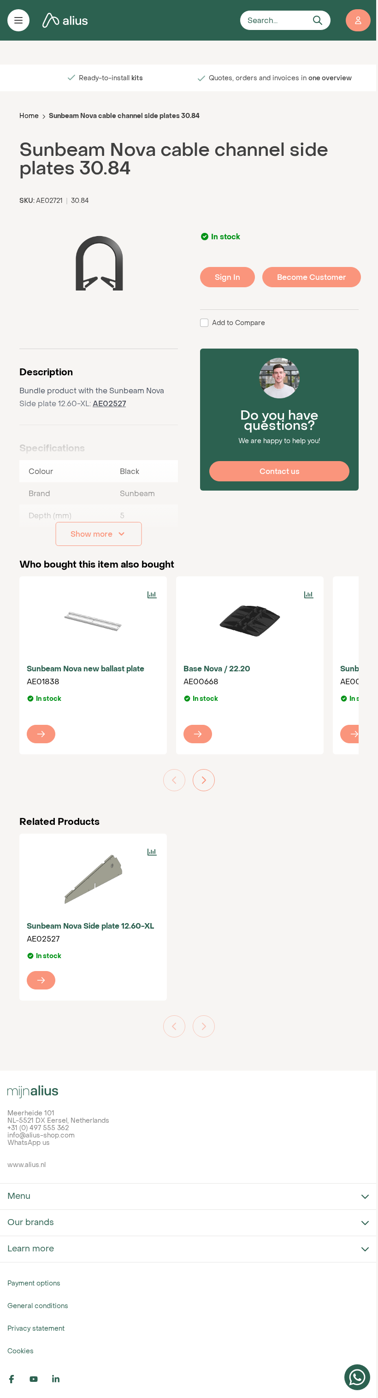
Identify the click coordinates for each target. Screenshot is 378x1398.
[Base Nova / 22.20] (249, 620)
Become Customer (311, 277)
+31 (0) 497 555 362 (38, 1127)
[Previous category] (174, 780)
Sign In (227, 277)
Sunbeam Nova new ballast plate (85, 668)
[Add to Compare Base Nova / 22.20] (308, 594)
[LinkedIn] (61, 1379)
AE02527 (109, 403)
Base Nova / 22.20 (216, 668)
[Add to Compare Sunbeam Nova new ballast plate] (152, 594)
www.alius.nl (26, 1164)
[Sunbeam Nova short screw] (354, 734)
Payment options (33, 1283)
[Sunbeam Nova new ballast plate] (93, 620)
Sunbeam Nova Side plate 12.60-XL (90, 925)
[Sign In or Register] (358, 20)
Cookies (20, 1351)
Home (29, 115)
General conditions (37, 1305)
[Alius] (189, 1091)
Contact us (280, 471)
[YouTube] (39, 1379)
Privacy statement (36, 1328)
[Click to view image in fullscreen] (98, 263)
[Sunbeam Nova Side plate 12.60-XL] (93, 878)
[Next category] (204, 780)
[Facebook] (16, 1379)
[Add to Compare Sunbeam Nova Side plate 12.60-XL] (152, 852)
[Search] (318, 20)
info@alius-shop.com (41, 1135)
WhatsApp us (28, 1142)
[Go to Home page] (134, 20)
